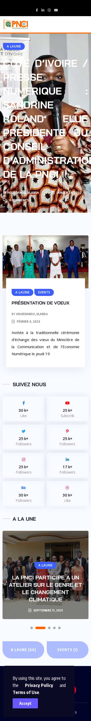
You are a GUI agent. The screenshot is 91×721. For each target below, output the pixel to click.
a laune (23, 650)
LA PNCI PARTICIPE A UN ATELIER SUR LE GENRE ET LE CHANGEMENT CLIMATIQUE (45, 588)
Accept (25, 703)
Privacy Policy (39, 685)
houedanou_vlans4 (23, 193)
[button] (31, 628)
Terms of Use (26, 692)
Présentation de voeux (41, 303)
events (67, 650)
